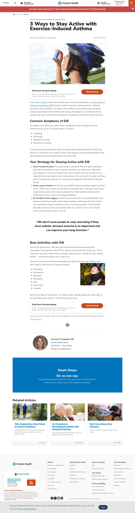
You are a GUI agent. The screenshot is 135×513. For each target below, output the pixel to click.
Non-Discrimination (120, 478)
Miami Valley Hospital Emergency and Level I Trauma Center (14, 480)
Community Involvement (77, 478)
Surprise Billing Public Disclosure (103, 493)
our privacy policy (28, 508)
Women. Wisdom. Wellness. (43, 37)
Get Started (92, 91)
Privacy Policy (118, 472)
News (93, 465)
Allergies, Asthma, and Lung (38, 19)
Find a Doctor (51, 472)
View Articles (67, 345)
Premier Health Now (98, 476)
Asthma (50, 19)
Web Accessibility (120, 482)
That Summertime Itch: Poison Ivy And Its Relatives (30, 425)
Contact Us (50, 475)
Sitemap (116, 485)
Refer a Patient (52, 489)
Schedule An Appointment (61, 349)
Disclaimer (117, 475)
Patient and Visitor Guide (78, 472)
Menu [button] (6, 3)
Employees (117, 465)
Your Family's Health (59, 19)
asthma (43, 102)
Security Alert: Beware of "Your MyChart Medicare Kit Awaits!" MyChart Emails (67, 9)
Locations (73, 465)
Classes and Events (98, 468)
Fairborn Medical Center (59, 342)
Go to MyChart (52, 468)
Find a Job (50, 485)
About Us (73, 475)
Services (72, 468)
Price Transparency (98, 486)
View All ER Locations (13, 490)
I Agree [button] (103, 507)
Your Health (19, 14)
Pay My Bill (51, 478)
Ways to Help (74, 482)
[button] (15, 3)
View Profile (55, 345)
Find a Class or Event (54, 482)
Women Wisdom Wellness (100, 479)
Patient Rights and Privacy (122, 468)
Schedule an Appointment (55, 465)
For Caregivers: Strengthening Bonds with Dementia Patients (65, 427)
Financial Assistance (98, 490)
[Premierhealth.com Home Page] (13, 14)
